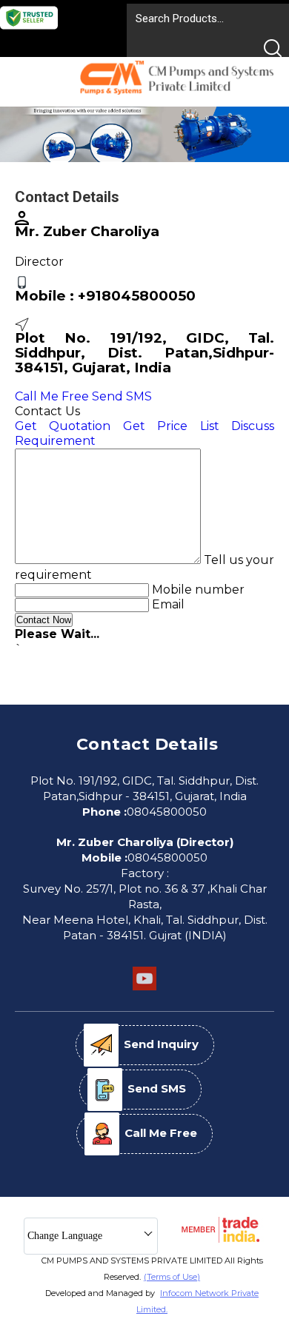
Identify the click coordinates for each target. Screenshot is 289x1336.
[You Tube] (144, 988)
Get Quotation (62, 426)
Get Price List (171, 426)
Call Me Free (52, 396)
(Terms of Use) (172, 1277)
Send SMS (122, 396)
